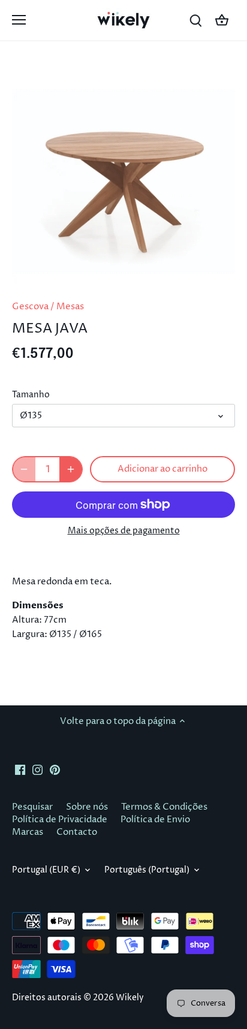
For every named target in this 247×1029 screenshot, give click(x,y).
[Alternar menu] (19, 20)
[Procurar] (195, 20)
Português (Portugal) (146, 870)
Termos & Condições (164, 807)
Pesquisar (32, 807)
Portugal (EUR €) (46, 870)
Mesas (70, 306)
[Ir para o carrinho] (222, 20)
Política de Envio (155, 819)
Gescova (30, 306)
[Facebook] (20, 770)
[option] (123, 173)
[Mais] (70, 469)
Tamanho (31, 395)
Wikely (130, 997)
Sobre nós (87, 807)
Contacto (76, 832)
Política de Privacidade (59, 819)
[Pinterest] (55, 770)
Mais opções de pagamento (124, 530)
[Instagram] (37, 770)
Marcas (27, 832)
